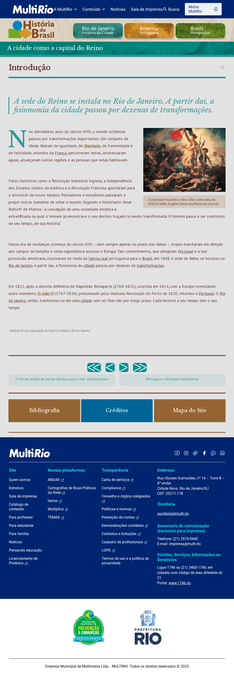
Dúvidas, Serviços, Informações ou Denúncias (189, 557)
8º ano (25, 330)
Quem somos (19, 480)
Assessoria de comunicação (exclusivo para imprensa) (183, 528)
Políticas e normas (117, 509)
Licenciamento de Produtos (23, 560)
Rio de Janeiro (20, 265)
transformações (150, 265)
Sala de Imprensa (147, 9)
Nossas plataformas (66, 470)
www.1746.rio (180, 583)
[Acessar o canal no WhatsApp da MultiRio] (213, 453)
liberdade (92, 145)
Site (12, 470)
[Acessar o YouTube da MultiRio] (177, 453)
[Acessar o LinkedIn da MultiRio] (222, 453)
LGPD (107, 550)
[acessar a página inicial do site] (33, 9)
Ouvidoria (166, 504)
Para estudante (21, 525)
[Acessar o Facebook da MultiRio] (204, 453)
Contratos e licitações (119, 534)
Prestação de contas (119, 517)
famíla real (98, 258)
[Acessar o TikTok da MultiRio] (195, 453)
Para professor (21, 517)
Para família (19, 534)
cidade (89, 265)
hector (53, 501)
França (60, 152)
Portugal (185, 251)
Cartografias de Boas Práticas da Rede (72, 490)
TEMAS (54, 517)
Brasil (147, 258)
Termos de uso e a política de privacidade (125, 560)
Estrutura (16, 488)
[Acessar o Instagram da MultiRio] (186, 453)
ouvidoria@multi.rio (173, 513)
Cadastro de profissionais (123, 542)
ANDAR (54, 480)
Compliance (112, 488)
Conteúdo (91, 9)
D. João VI (46, 293)
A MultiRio (63, 9)
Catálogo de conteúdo (18, 506)
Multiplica (56, 509)
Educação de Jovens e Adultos (50, 330)
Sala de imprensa (23, 496)
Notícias (118, 9)
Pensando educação (25, 550)
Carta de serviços (116, 480)
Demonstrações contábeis (123, 525)
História (14, 330)
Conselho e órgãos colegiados (126, 496)
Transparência (115, 470)
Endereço (166, 470)
